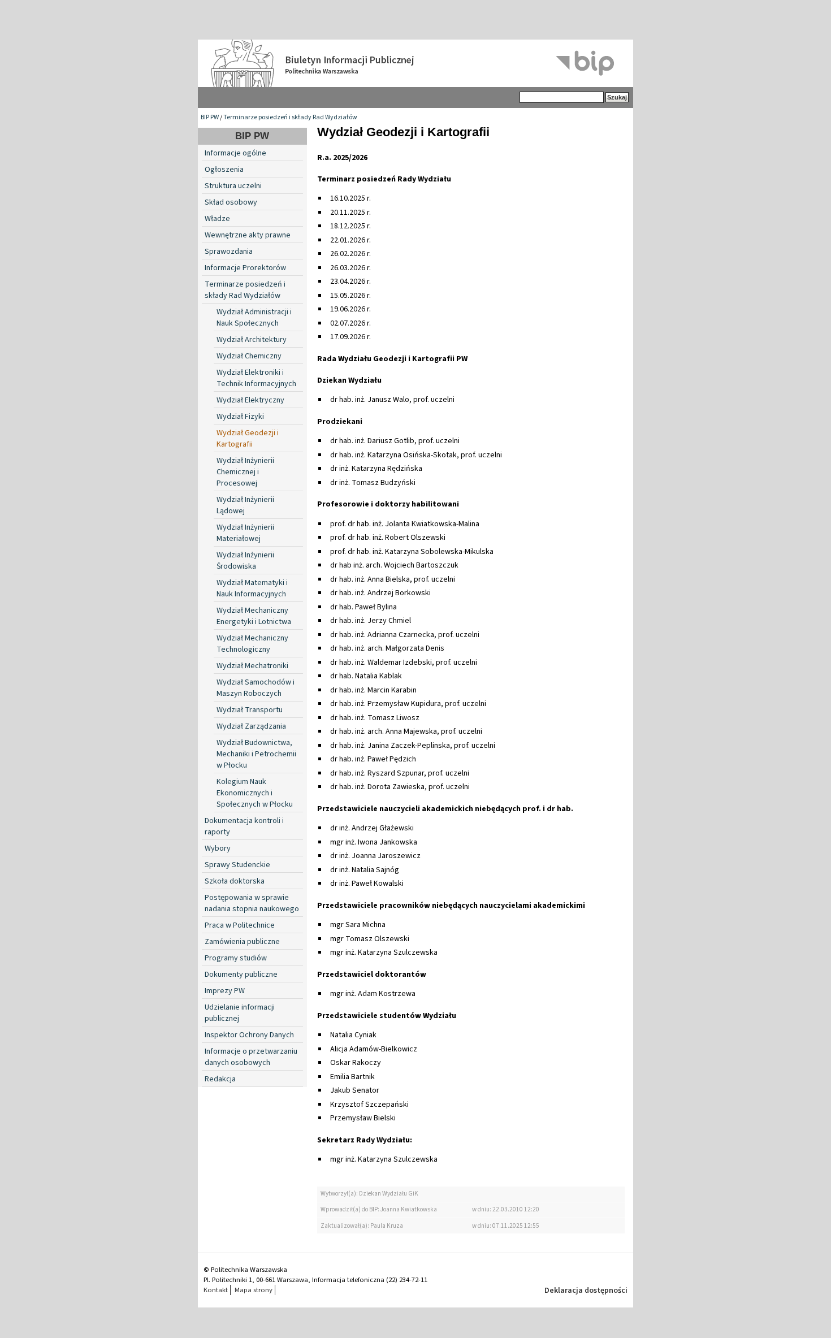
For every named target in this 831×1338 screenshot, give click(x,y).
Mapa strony (253, 1290)
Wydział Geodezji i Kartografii (248, 438)
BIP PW (210, 117)
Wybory (218, 848)
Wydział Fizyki (240, 416)
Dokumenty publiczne (241, 974)
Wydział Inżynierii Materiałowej (245, 533)
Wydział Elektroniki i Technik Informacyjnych (256, 378)
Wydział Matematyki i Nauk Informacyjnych (252, 588)
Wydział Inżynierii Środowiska (245, 560)
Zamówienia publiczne (242, 941)
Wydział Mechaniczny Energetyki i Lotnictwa (254, 616)
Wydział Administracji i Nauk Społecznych (254, 317)
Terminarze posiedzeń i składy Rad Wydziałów (290, 117)
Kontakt (216, 1290)
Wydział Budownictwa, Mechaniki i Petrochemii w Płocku (256, 754)
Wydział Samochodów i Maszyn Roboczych (256, 688)
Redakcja (220, 1079)
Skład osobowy (231, 202)
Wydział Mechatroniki (252, 666)
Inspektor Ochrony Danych (249, 1035)
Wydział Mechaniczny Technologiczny (252, 644)
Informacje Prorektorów (245, 268)
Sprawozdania (229, 251)
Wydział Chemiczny (249, 356)
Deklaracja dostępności (585, 1290)
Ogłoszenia (224, 169)
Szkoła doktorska (235, 881)
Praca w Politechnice (240, 925)
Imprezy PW (225, 991)
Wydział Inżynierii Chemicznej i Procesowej (245, 472)
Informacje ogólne (235, 153)
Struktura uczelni (233, 186)
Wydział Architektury (252, 339)
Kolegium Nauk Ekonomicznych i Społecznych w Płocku (255, 793)
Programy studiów (236, 958)
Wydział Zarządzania (251, 726)
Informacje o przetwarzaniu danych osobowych (251, 1057)
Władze (217, 218)
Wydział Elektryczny (250, 400)
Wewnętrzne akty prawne (248, 235)
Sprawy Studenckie (237, 865)
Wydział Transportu (250, 710)
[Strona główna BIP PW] (415, 63)
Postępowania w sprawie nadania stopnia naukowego (252, 903)
